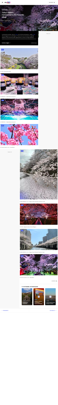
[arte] (8, 2)
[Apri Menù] (3, 2)
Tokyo (16, 34)
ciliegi (34, 34)
